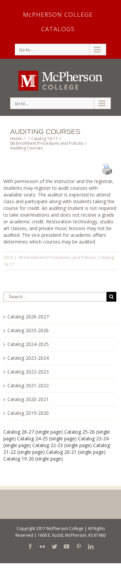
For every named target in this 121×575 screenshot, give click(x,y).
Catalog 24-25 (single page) (47, 438)
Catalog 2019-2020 (28, 413)
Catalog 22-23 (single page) (62, 445)
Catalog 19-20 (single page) (33, 458)
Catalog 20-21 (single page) (76, 452)
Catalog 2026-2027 (28, 316)
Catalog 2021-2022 (28, 385)
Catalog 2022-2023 (28, 371)
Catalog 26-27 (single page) (33, 432)
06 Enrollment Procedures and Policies (57, 257)
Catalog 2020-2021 (28, 399)
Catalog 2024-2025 (28, 344)
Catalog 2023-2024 (28, 358)
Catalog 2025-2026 (28, 330)
